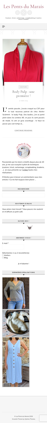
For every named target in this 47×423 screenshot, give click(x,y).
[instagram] (17, 228)
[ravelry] (23, 228)
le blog (25, 170)
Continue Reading (23, 130)
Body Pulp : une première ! (23, 94)
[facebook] (5, 228)
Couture (23, 87)
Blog (6, 258)
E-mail (5, 243)
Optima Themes (30, 419)
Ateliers (7, 255)
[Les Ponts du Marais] (23, 10)
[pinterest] (11, 228)
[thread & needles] (29, 228)
